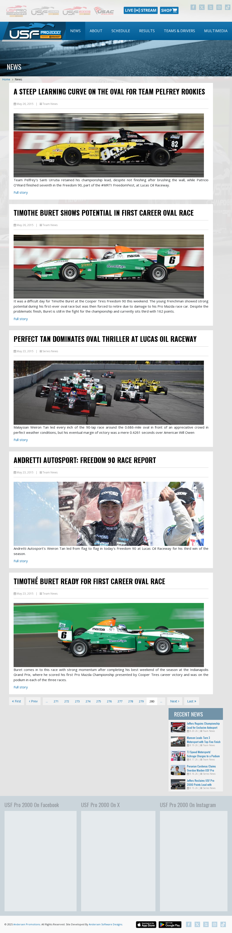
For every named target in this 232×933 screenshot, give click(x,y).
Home (6, 79)
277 (120, 701)
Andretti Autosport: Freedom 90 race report (85, 460)
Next (174, 701)
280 (152, 701)
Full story (21, 192)
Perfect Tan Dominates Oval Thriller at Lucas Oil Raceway (105, 339)
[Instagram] (219, 7)
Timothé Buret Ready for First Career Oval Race (89, 581)
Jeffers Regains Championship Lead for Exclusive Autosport (203, 725)
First (17, 701)
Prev (34, 701)
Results (147, 30)
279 (141, 701)
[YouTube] (210, 7)
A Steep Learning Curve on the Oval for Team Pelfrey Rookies (109, 91)
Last (190, 701)
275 (98, 701)
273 (77, 701)
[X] (202, 7)
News (75, 30)
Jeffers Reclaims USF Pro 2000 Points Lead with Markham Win (200, 785)
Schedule (120, 30)
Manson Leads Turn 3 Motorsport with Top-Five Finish (203, 740)
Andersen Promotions (26, 924)
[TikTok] (227, 7)
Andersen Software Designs (105, 924)
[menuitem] (75, 31)
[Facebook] (193, 7)
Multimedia (215, 30)
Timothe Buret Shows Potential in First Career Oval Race (104, 212)
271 (56, 701)
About (96, 30)
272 (66, 701)
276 (109, 701)
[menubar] (149, 31)
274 (88, 701)
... (47, 701)
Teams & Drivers (179, 30)
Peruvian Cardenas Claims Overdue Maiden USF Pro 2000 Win (201, 770)
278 (130, 701)
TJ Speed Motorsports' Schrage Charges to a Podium (203, 754)
